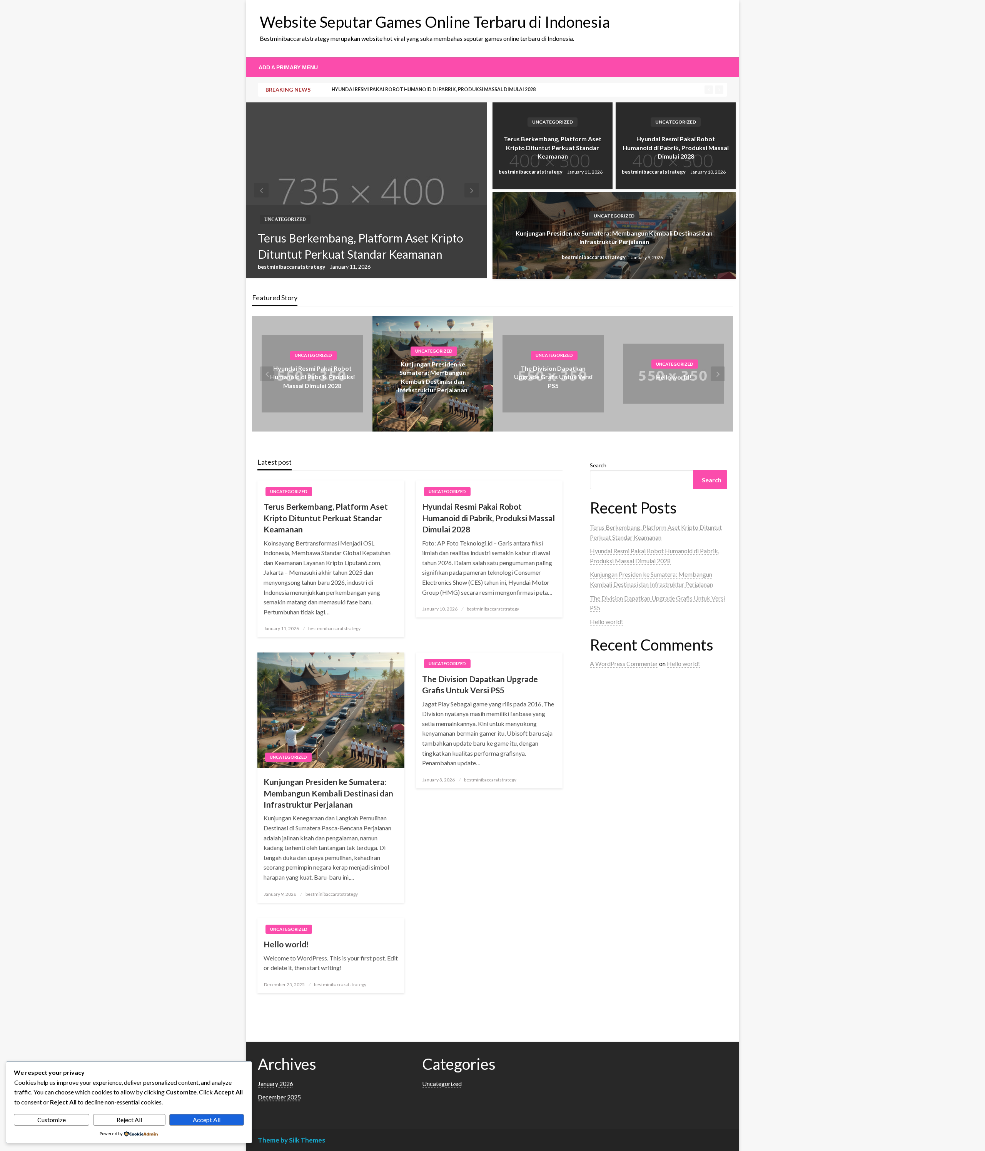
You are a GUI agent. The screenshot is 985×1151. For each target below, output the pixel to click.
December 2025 (279, 1097)
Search (598, 465)
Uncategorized (285, 219)
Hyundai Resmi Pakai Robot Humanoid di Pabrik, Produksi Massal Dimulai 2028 (434, 89)
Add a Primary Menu (288, 67)
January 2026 (275, 1083)
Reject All (129, 1119)
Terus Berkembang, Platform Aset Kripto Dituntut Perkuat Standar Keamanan (360, 246)
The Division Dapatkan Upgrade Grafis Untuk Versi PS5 (553, 377)
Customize (51, 1119)
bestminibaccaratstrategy (292, 266)
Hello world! (673, 377)
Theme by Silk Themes (291, 1140)
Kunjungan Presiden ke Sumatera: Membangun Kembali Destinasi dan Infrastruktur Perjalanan (614, 237)
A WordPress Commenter (624, 663)
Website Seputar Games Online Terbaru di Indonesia (435, 22)
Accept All (206, 1119)
